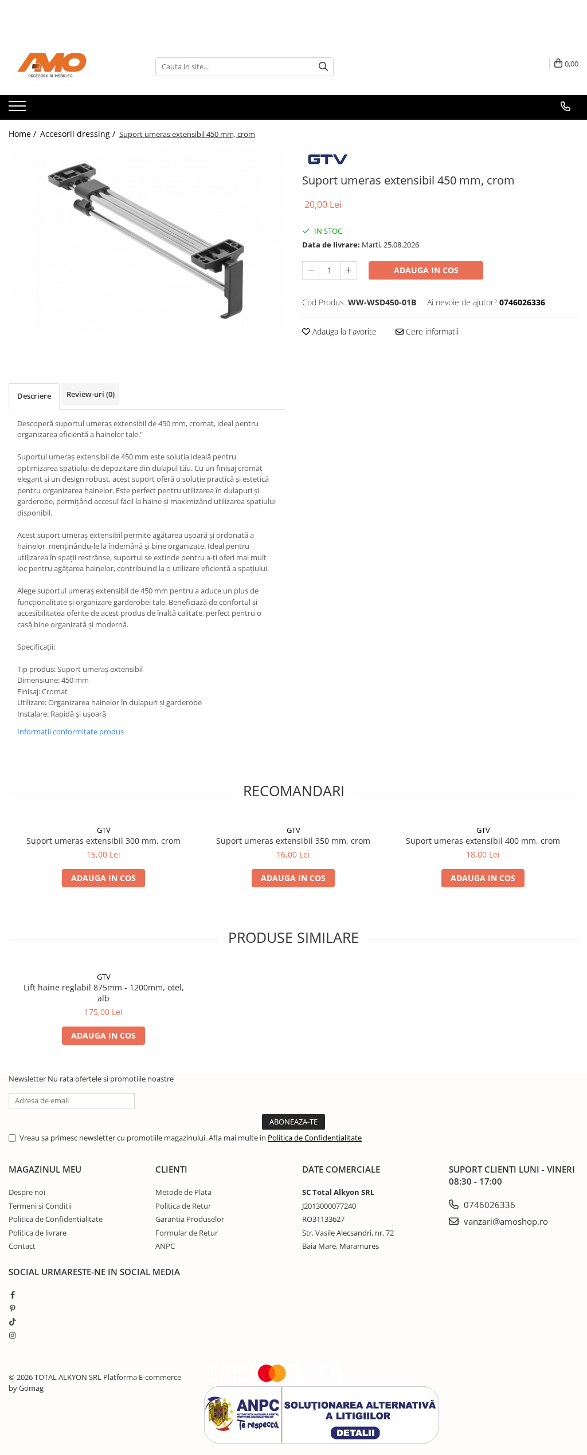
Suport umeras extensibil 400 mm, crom (483, 840)
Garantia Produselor (189, 1219)
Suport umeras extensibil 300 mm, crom (103, 840)
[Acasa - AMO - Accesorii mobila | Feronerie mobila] (66, 66)
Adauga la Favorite (343, 331)
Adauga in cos (426, 270)
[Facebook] (12, 1294)
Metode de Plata (183, 1192)
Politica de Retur (183, 1206)
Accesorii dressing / (79, 133)
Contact (22, 1246)
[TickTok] (12, 1321)
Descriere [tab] (34, 396)
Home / (23, 133)
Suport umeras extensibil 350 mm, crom (293, 840)
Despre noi (27, 1192)
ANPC (165, 1246)
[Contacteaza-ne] (565, 106)
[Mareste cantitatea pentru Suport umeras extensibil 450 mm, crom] (348, 270)
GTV (104, 830)
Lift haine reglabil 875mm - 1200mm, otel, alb (104, 993)
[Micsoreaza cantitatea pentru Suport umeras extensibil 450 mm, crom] (310, 270)
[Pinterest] (12, 1308)
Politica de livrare (37, 1233)
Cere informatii (431, 331)
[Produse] (19, 109)
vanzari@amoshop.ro (504, 1221)
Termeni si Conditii (40, 1206)
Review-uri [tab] (90, 394)
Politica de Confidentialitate (315, 1137)
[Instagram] (12, 1335)
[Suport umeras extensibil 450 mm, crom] (147, 240)
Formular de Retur (186, 1233)
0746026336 (488, 1204)
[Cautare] (323, 66)
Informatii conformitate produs (70, 731)
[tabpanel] (147, 240)
